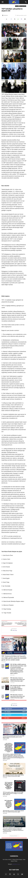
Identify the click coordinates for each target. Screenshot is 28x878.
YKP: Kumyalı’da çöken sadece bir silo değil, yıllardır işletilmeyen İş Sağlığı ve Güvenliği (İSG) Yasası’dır (13, 793)
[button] (26, 2)
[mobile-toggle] (2, 2)
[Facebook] (11, 19)
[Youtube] (22, 874)
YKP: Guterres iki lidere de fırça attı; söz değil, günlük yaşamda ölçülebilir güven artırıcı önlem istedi (14, 658)
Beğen (24, 708)
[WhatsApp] (18, 19)
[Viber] (21, 19)
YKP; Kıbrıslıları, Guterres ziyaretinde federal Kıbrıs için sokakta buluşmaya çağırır (17, 679)
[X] (14, 19)
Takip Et (24, 711)
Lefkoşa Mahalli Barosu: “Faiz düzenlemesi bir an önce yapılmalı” (21, 624)
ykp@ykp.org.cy (16, 864)
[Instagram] (10, 874)
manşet (17, 6)
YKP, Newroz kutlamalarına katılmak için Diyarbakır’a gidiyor (6, 624)
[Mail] (14, 874)
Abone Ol (24, 717)
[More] (25, 19)
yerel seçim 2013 (23, 6)
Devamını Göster (13, 835)
